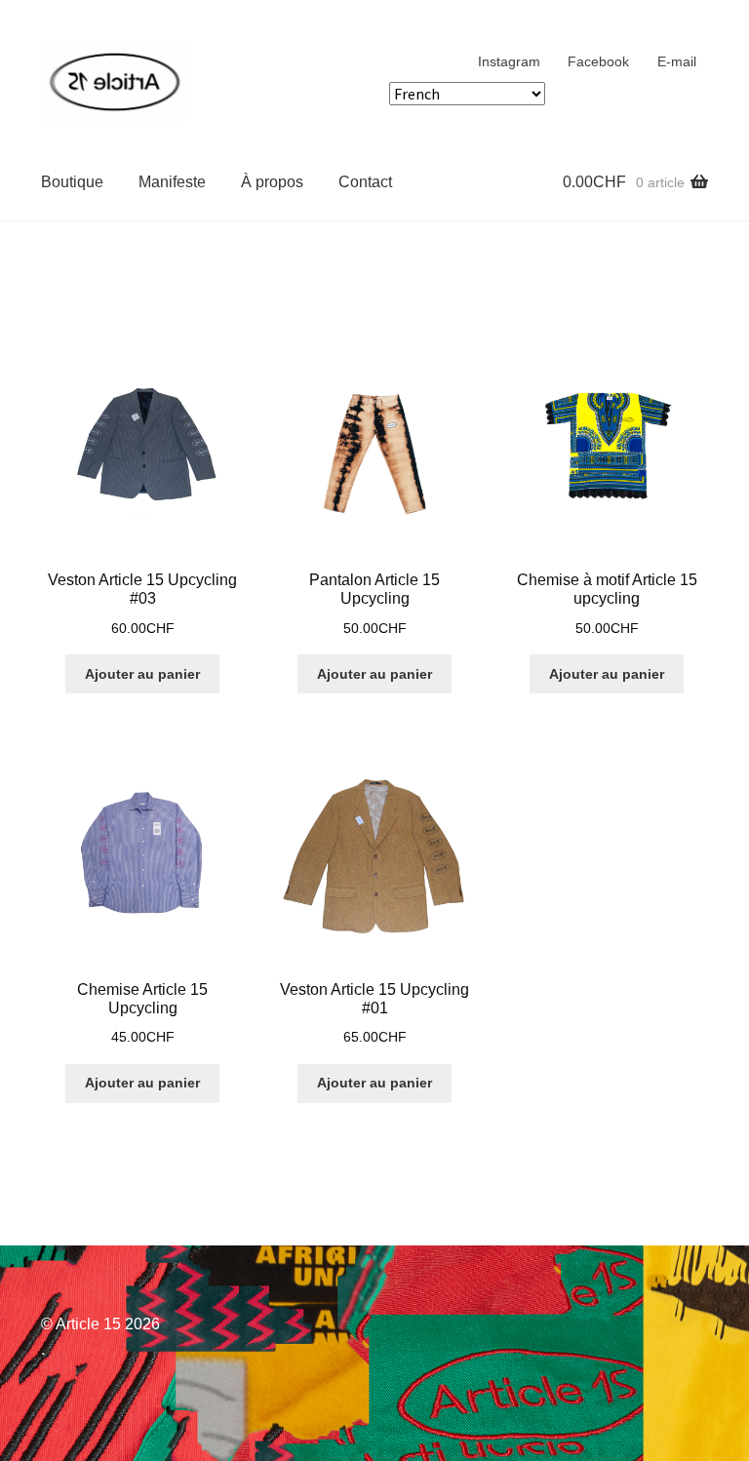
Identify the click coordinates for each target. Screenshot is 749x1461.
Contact (365, 182)
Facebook (598, 61)
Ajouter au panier (142, 674)
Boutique (72, 182)
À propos (272, 182)
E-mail (676, 61)
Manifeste (172, 182)
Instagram (509, 61)
